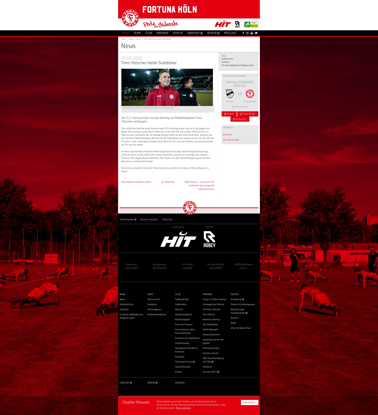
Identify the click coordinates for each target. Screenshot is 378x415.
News (138, 39)
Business (227, 134)
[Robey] (209, 239)
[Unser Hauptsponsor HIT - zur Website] (223, 24)
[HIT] (178, 239)
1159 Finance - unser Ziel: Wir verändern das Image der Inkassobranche (199, 185)
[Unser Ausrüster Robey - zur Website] (237, 26)
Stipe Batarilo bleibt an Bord (136, 182)
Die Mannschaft (231, 140)
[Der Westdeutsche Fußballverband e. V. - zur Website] (251, 25)
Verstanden (249, 402)
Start (124, 39)
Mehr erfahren (183, 408)
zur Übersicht (168, 182)
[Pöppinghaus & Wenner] (216, 267)
